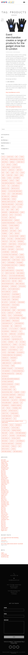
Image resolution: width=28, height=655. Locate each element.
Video (7, 172)
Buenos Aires (14, 252)
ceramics (15, 344)
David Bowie (18, 443)
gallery (22, 172)
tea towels (22, 341)
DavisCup (12, 180)
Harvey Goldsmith (16, 296)
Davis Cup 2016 (19, 249)
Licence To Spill (5, 413)
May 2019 (3, 473)
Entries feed (4, 554)
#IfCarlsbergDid (5, 405)
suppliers (18, 246)
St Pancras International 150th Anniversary (11, 355)
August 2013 (4, 530)
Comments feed (5, 555)
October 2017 (4, 493)
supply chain (12, 241)
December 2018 (5, 480)
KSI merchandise (14, 413)
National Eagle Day (13, 410)
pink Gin (8, 408)
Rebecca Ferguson (20, 283)
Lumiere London (16, 363)
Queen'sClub (4, 214)
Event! (12, 209)
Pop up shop (4, 217)
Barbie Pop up (18, 326)
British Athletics (5, 448)
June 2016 (3, 508)
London (15, 121)
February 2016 (4, 514)
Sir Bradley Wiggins (16, 430)
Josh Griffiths (21, 334)
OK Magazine (13, 307)
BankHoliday (14, 331)
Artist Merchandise (6, 310)
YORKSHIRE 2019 (5, 357)
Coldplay (12, 440)
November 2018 (5, 481)
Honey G (3, 262)
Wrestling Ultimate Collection (8, 201)
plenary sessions (12, 244)
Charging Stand (5, 400)
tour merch (16, 416)
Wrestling (20, 201)
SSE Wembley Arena (6, 199)
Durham (3, 193)
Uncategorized (16, 52)
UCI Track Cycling (6, 430)
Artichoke (12, 386)
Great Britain (5, 228)
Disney (14, 310)
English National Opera (7, 392)
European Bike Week (18, 315)
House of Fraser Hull (13, 349)
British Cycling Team (10, 273)
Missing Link (18, 373)
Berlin (20, 281)
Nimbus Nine (4, 397)
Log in (2, 552)
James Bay (23, 236)
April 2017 (3, 497)
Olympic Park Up (20, 162)
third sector (4, 241)
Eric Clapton (4, 302)
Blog (23, 259)
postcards (12, 347)
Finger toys (4, 318)
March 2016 (4, 512)
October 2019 (4, 469)
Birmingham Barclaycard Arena (17, 159)
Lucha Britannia (5, 252)
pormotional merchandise (7, 204)
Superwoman (13, 286)
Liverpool (4, 289)
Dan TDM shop (4, 140)
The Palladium (22, 286)
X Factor (4, 352)
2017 (21, 349)
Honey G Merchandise (17, 193)
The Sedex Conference (14, 225)
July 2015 (3, 521)
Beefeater (11, 397)
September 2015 (5, 519)
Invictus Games (19, 204)
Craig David (4, 328)
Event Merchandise (5, 143)
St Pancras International (17, 371)
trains (12, 365)
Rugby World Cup (6, 438)
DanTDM (11, 433)
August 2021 (4, 462)
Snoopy (3, 185)
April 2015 (3, 525)
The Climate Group (6, 294)
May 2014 (3, 526)
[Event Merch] (4, 2)
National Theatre (16, 438)
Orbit (3, 175)
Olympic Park (9, 175)
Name (5, 607)
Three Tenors (15, 299)
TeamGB (3, 177)
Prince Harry (4, 433)
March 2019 (4, 476)
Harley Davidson (5, 446)
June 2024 (3, 459)
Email (5, 613)
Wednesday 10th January (7, 368)
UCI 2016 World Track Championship (9, 254)
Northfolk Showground (7, 384)
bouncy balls (5, 347)
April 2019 (3, 474)
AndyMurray (4, 180)
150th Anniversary (6, 371)
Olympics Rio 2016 (20, 257)
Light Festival (5, 386)
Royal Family (10, 238)
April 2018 (3, 488)
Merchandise (4, 440)
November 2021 (5, 461)
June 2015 (3, 522)
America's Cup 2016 (6, 281)
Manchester (4, 212)
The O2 (3, 156)
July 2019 (3, 470)
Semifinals (12, 162)
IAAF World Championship (7, 381)
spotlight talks (21, 244)
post (17, 172)
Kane (3, 172)
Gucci (3, 164)
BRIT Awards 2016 (5, 196)
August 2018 (4, 484)
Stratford (18, 312)
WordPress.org (4, 556)
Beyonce (8, 164)
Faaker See (17, 392)
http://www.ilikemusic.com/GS (13, 92)
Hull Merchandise (6, 339)
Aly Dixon (4, 341)
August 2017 (4, 495)
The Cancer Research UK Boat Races (9, 265)
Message (6, 620)
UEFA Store (3, 540)
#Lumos (13, 360)
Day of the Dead (5, 365)
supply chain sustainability (8, 246)
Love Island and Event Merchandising (9, 537)
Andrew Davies (12, 334)
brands (3, 238)
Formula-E (14, 446)
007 (2, 137)
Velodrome (12, 435)
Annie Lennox (5, 230)
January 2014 (4, 529)
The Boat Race (11, 267)
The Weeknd (4, 233)
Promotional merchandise (7, 443)
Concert (15, 164)
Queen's (22, 212)
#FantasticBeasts (5, 360)
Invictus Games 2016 (6, 291)
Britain (11, 228)
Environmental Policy (19, 641)
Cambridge (22, 265)
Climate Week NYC (15, 185)
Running (23, 318)
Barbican (4, 249)
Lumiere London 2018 (6, 363)
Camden (21, 254)
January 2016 (4, 515)
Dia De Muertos (20, 352)
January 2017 (4, 500)
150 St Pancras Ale (19, 368)
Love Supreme (4, 425)
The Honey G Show (6, 299)
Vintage (13, 199)
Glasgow (15, 291)
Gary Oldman (13, 230)
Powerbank (18, 397)
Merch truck (12, 217)
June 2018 (3, 487)
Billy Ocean (4, 334)
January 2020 (4, 466)
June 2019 (3, 472)
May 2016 (3, 510)
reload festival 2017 (6, 344)
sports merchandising (20, 433)
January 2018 (4, 489)
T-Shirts (11, 233)
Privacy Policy (14, 643)
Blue (9, 193)
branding (4, 191)
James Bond (15, 402)
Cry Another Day (5, 427)
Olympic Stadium (16, 259)
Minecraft (4, 349)
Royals (9, 315)
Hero (7, 209)
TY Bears (21, 156)
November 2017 (5, 492)
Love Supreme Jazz (20, 440)
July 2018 (3, 485)
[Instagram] (17, 647)
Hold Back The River (14, 236)
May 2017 (3, 496)
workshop (4, 244)
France (16, 175)
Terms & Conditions (8, 641)
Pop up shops (18, 214)
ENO (14, 389)
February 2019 (4, 477)
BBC (12, 326)
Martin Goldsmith (6, 304)
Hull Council (22, 344)
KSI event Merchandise (6, 416)
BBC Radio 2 (4, 275)
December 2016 (5, 502)
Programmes (19, 262)
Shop (19, 446)
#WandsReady (14, 357)
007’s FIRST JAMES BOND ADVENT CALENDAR (12, 543)
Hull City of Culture (16, 336)
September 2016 (5, 504)
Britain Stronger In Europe (8, 283)
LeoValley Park (19, 270)
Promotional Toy (6, 296)
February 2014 (4, 527)
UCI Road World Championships (8, 394)
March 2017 (4, 499)
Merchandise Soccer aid (7, 220)
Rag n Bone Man (5, 331)
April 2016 (3, 511)
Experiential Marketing (16, 405)
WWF (16, 156)
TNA (8, 185)
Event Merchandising (6, 451)
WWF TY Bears (4, 159)
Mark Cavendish (20, 273)
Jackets (13, 207)
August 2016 (4, 506)
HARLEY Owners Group (6, 418)
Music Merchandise (21, 435)
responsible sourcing (20, 238)
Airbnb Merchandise (13, 212)
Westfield (4, 315)
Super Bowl (4, 225)
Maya (11, 52)
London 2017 (10, 312)
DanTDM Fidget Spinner (14, 318)
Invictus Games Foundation (8, 270)
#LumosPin (4, 410)
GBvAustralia (5, 162)
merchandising (5, 286)
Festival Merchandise (6, 402)
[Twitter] (14, 647)
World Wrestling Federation (8, 183)
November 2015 (5, 516)
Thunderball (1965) (17, 408)
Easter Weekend (11, 262)
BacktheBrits (16, 177)
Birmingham (14, 196)
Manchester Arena (6, 207)
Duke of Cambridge (6, 320)
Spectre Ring (22, 400)
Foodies (17, 384)
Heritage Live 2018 (15, 188)
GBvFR (21, 175)
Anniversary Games (6, 259)
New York (14, 281)
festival (11, 425)
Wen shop (17, 233)
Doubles (9, 177)
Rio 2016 (3, 312)
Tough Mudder (5, 326)
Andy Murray (11, 249)
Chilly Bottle (14, 400)
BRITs (17, 209)
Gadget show (10, 156)
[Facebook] (10, 647)
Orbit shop (19, 170)
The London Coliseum (6, 389)
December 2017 (5, 491)
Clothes (19, 207)
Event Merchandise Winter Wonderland (10, 378)
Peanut (12, 257)
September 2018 (5, 483)
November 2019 (5, 468)
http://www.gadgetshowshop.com (14, 106)
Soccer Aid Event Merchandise (14, 191)
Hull (20, 331)
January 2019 (4, 478)
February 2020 (4, 465)
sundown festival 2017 (17, 339)
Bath (3, 209)
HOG (15, 418)
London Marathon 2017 (7, 323)
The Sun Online (15, 304)
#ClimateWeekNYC (16, 294)
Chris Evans (4, 278)
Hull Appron (20, 347)
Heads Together (21, 310)
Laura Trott (4, 435)
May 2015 (3, 523)
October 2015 (4, 518)
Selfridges (17, 220)
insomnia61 (10, 341)
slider (12, 172)
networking (20, 241)
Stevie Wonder (21, 302)
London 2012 (11, 170)
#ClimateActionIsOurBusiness (8, 222)
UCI (2, 273)
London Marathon (19, 323)
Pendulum (23, 328)
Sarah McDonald (5, 336)
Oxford (3, 267)
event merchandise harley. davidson (17, 278)
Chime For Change (6, 167)
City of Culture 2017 (13, 328)
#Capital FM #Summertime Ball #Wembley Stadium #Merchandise (12, 422)
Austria (23, 392)
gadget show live (9, 121)
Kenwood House (5, 188)
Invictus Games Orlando (13, 289)
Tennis (17, 180)
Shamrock (19, 183)
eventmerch (18, 425)
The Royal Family (15, 427)
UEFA (2, 145)
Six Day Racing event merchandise (16, 275)
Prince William (16, 320)
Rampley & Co (21, 394)
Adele (19, 230)
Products (20, 121)
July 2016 (3, 507)
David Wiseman (5, 257)
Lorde (17, 228)
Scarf (3, 408)
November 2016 (5, 503)
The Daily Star (5, 307)
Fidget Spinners (11, 352)
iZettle (11, 214)
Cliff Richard (12, 302)
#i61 (17, 341)
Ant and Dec (4, 236)
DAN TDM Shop (5, 376)
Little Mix (19, 222)
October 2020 (4, 464)
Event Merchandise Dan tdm (8, 373)
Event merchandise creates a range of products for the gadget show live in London (16, 42)
